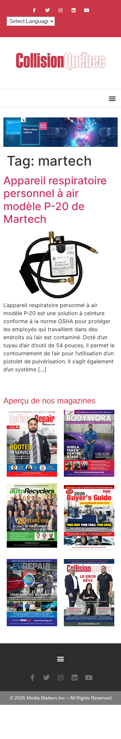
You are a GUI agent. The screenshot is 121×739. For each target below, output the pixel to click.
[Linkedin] (73, 10)
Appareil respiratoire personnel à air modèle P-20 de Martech (55, 199)
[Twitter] (47, 10)
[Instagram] (60, 10)
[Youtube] (86, 10)
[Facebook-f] (34, 10)
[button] (112, 98)
